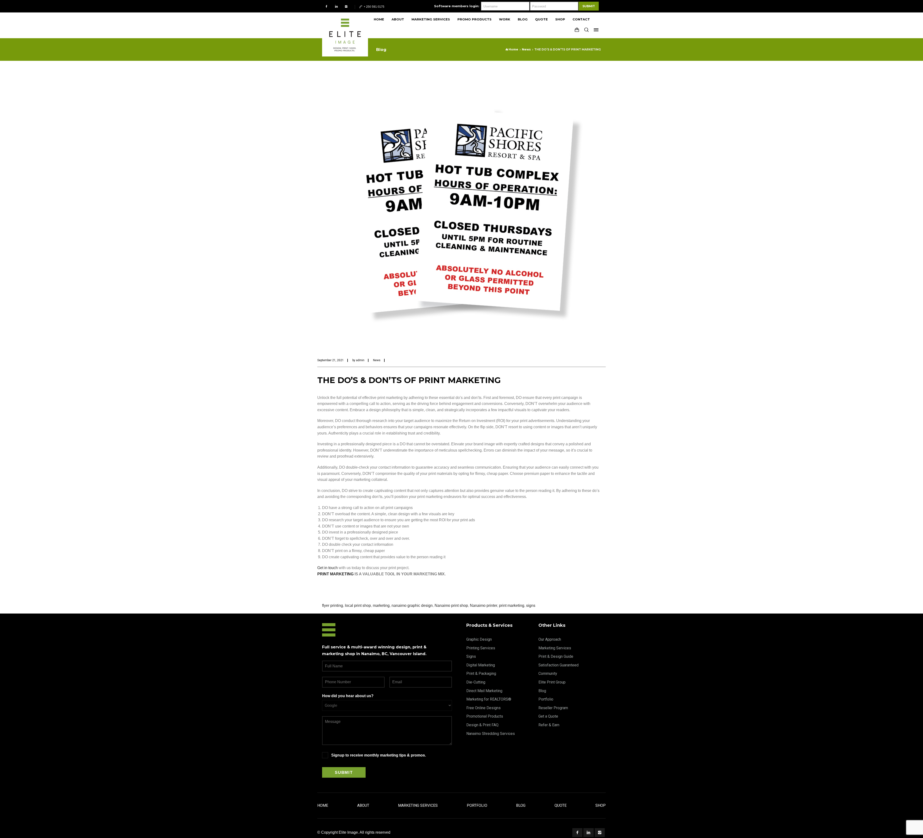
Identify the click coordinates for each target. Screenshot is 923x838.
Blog (542, 691)
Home (322, 805)
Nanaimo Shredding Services (490, 733)
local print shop (358, 605)
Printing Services (480, 648)
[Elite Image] (345, 25)
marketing (381, 605)
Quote (561, 805)
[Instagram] (346, 6)
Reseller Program (553, 708)
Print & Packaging (481, 673)
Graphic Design (479, 639)
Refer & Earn (548, 725)
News (376, 360)
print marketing (511, 605)
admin (360, 360)
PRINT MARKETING (335, 574)
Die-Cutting (475, 682)
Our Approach (549, 639)
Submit (588, 6)
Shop (600, 805)
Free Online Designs (483, 708)
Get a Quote (548, 716)
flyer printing (332, 605)
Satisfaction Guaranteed (558, 665)
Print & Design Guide (555, 656)
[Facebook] (326, 6)
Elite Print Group (552, 682)
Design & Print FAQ (482, 725)
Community (547, 673)
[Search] (586, 30)
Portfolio (545, 699)
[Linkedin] (336, 6)
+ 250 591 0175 (373, 6)
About (363, 805)
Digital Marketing (480, 665)
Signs (471, 656)
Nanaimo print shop (451, 605)
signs (530, 605)
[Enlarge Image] (461, 210)
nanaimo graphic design (412, 605)
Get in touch (327, 568)
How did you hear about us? (348, 696)
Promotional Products (484, 716)
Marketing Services (554, 648)
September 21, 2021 (330, 360)
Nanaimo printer (483, 605)
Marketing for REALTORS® (488, 699)
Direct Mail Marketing (484, 691)
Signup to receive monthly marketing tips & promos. (378, 755)
